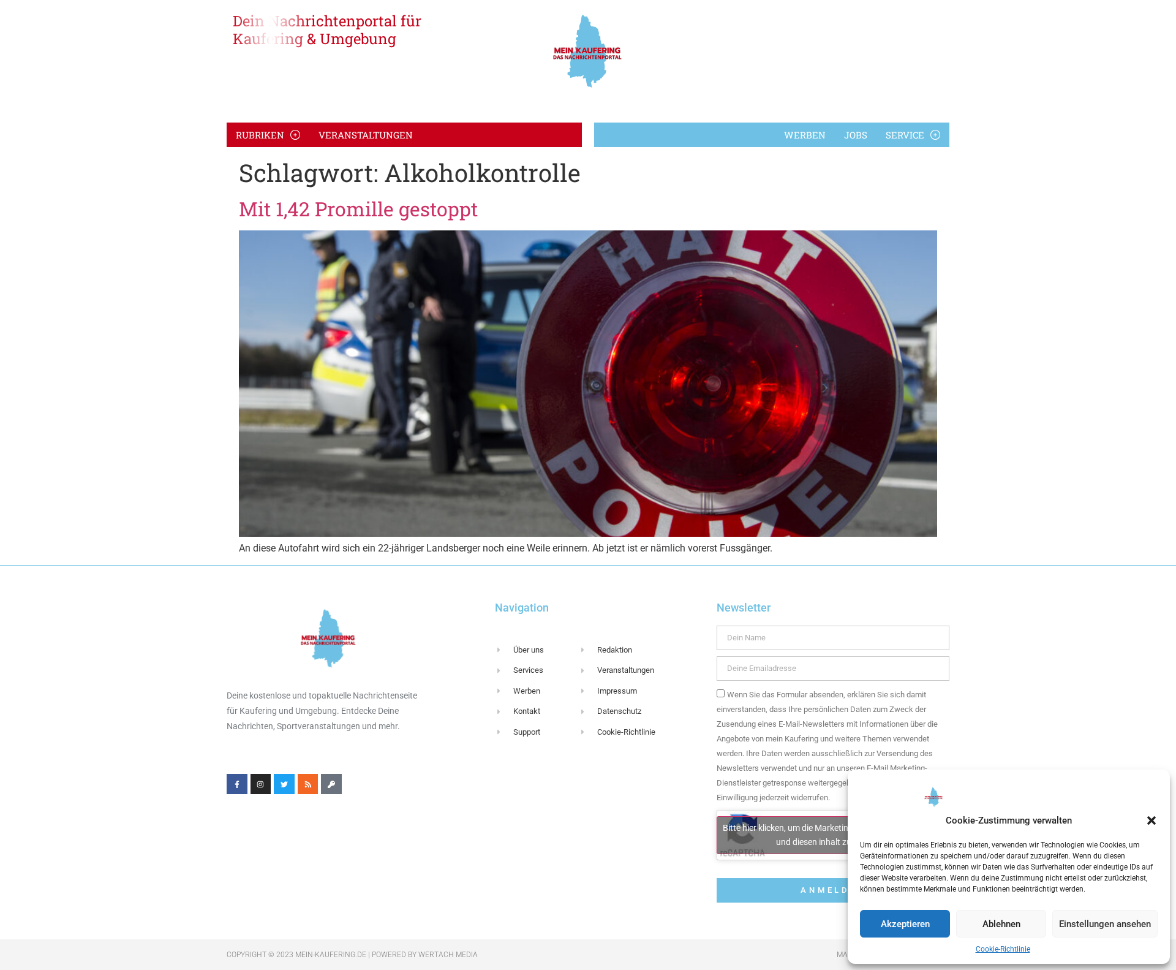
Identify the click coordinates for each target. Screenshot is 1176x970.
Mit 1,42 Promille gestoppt (358, 208)
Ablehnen (1001, 924)
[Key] (331, 784)
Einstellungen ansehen (1105, 924)
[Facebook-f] (237, 784)
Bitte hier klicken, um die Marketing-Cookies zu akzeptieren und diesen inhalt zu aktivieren (833, 835)
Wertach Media (448, 954)
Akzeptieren (905, 924)
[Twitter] (284, 784)
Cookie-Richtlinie (1003, 949)
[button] (1151, 820)
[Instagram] (261, 784)
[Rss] (308, 784)
